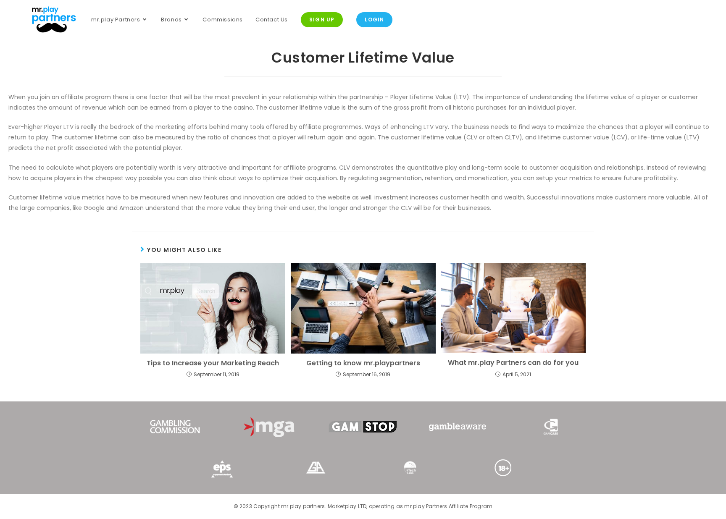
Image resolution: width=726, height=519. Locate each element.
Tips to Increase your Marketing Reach (213, 363)
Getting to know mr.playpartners (363, 363)
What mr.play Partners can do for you (513, 362)
